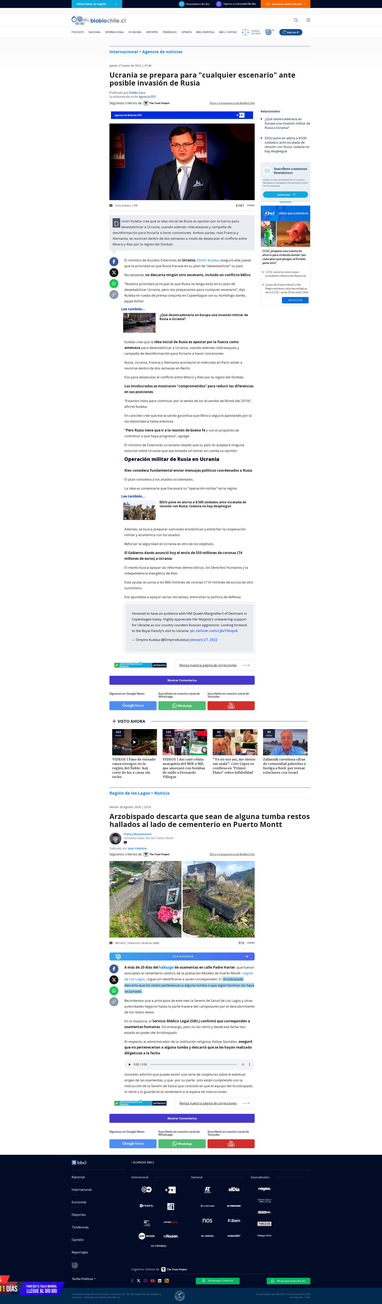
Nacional (95, 32)
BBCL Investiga (205, 32)
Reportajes (80, 1252)
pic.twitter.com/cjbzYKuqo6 (214, 630)
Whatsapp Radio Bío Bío (291, 1281)
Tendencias (170, 32)
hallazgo (166, 967)
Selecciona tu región (91, 4)
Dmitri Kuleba (208, 260)
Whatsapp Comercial (220, 1280)
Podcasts (78, 32)
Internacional (114, 32)
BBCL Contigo (228, 32)
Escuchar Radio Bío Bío (287, 4)
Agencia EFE (147, 96)
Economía (135, 32)
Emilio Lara (137, 93)
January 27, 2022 (203, 639)
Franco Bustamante (137, 834)
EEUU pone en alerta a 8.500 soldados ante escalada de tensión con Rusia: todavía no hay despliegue (203, 504)
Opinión (186, 32)
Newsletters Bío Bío (198, 4)
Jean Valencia (137, 848)
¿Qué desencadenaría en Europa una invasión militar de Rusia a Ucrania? (204, 317)
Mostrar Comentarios (182, 680)
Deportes (152, 32)
